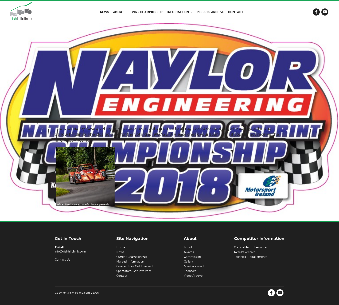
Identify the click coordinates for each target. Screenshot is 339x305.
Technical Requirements (250, 257)
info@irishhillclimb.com (70, 251)
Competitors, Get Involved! (134, 266)
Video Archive (193, 275)
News (104, 12)
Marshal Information (130, 261)
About (118, 12)
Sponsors (190, 271)
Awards (189, 252)
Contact (235, 12)
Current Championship (131, 257)
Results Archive (210, 12)
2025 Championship (147, 12)
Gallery (188, 261)
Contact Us (62, 259)
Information (178, 12)
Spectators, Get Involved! (133, 271)
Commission (192, 257)
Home (120, 247)
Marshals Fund (194, 266)
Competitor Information (250, 247)
